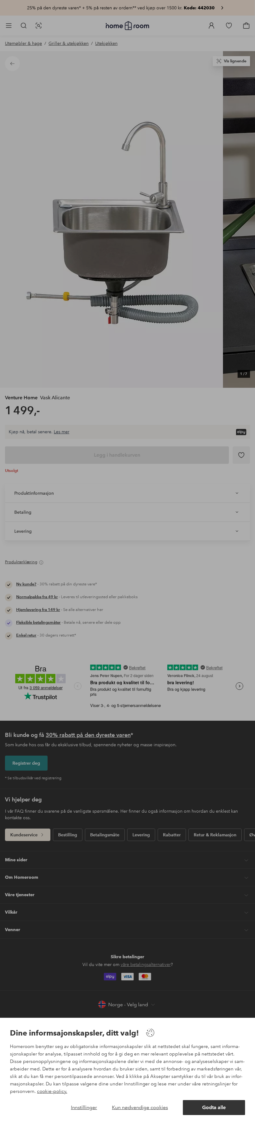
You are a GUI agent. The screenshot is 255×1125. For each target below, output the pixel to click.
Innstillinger (84, 1107)
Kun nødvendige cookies (140, 1107)
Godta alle (214, 1107)
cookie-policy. (52, 1091)
